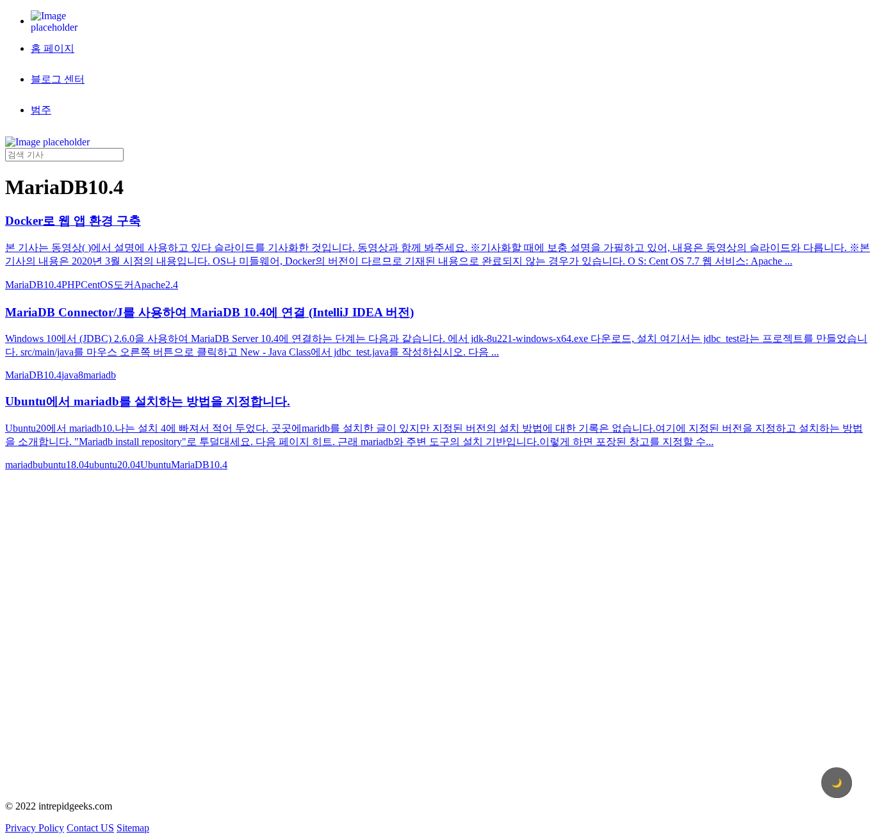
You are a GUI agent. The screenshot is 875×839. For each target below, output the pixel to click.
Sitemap (133, 827)
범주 (41, 109)
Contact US (90, 827)
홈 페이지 (52, 48)
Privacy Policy (34, 827)
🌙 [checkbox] (836, 783)
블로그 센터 (58, 79)
